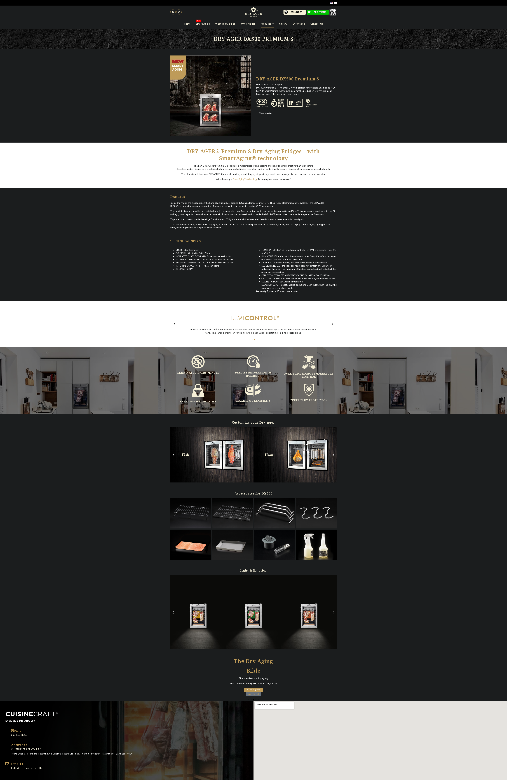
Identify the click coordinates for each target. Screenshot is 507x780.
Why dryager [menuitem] (248, 23)
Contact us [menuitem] (316, 23)
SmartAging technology (245, 179)
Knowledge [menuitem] (298, 23)
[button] (252, 339)
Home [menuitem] (187, 23)
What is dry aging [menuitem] (225, 23)
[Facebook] (173, 12)
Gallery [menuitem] (283, 23)
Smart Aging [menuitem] (203, 22)
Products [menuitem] (266, 23)
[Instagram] (179, 12)
